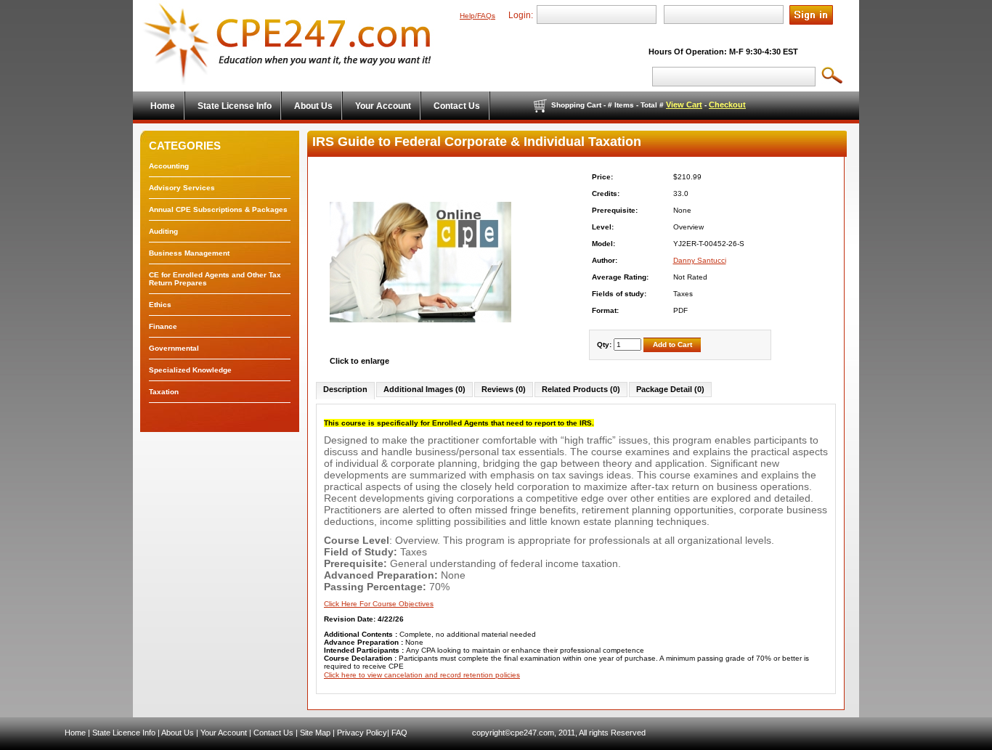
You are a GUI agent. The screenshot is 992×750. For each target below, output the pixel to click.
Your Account (223, 732)
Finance (163, 326)
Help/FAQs (477, 16)
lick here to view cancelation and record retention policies (424, 675)
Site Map (315, 732)
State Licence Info (123, 732)
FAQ (399, 732)
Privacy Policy (362, 732)
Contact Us (273, 732)
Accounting (169, 166)
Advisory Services (182, 188)
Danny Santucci (699, 260)
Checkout (727, 104)
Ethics (160, 305)
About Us (177, 732)
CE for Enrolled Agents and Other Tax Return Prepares (215, 279)
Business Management (189, 253)
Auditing (163, 231)
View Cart (684, 104)
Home (75, 732)
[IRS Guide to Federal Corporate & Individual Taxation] (420, 352)
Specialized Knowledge (190, 370)
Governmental (174, 348)
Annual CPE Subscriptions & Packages (218, 209)
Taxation (164, 392)
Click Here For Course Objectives (379, 604)
